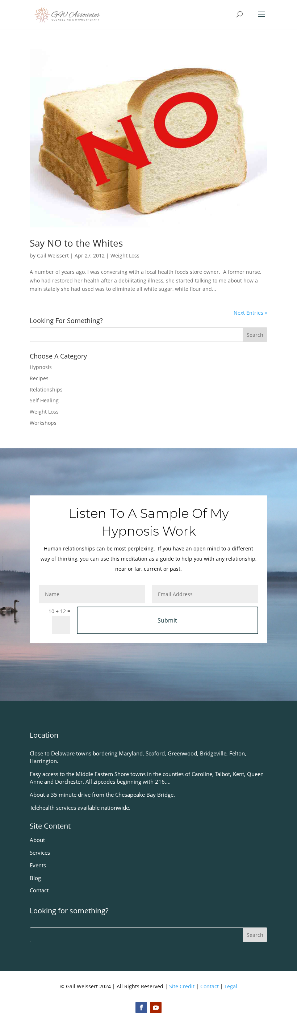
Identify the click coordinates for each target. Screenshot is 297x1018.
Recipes (39, 378)
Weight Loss (124, 255)
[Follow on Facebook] (141, 1007)
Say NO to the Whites (76, 243)
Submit (167, 620)
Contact (209, 986)
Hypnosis (41, 367)
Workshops (43, 422)
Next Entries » (250, 312)
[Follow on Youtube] (156, 1007)
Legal (231, 986)
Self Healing (44, 400)
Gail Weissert (53, 255)
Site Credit (181, 986)
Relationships (46, 389)
